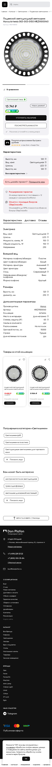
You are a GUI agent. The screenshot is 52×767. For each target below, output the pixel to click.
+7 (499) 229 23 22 (15, 553)
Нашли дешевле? (38, 106)
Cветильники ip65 (13, 435)
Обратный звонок (14, 563)
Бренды (6, 666)
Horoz (43, 306)
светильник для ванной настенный (21, 493)
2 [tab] (38, 84)
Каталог (6, 627)
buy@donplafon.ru (15, 569)
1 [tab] (14, 84)
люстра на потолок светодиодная (21, 479)
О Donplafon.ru (10, 580)
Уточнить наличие (26, 118)
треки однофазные (14, 486)
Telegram (11, 713)
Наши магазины (15, 546)
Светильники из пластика (16, 442)
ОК (26, 759)
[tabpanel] (26, 54)
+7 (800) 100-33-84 (16, 558)
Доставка (30, 220)
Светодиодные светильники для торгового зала (25, 450)
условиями (10, 747)
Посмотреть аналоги (26, 125)
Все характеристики (15, 173)
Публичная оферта (13, 730)
